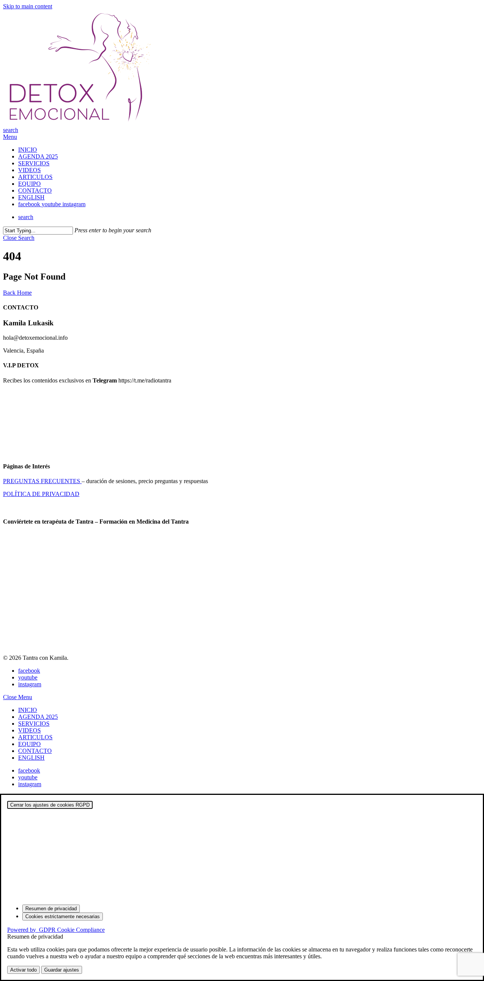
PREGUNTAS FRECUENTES (42, 481)
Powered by (56, 930)
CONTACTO (35, 751)
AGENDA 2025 (38, 717)
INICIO (27, 710)
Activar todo (23, 970)
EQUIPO (29, 744)
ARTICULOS (35, 737)
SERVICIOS (34, 723)
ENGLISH (31, 757)
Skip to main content (27, 6)
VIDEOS (29, 730)
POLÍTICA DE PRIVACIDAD (41, 494)
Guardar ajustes (61, 970)
